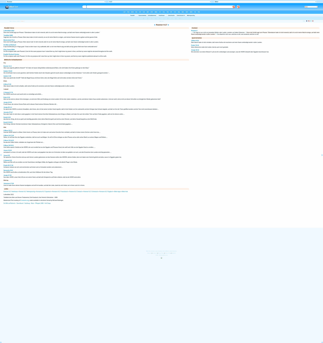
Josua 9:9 (7, 155)
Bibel (11, 21)
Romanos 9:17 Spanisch (43, 191)
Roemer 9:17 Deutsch (75, 191)
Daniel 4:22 (7, 117)
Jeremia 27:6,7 (8, 112)
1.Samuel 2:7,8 (8, 92)
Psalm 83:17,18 (8, 165)
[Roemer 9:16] (2, 159)
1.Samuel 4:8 (8, 160)
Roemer (14, 21)
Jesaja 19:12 (195, 50)
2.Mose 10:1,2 (8, 130)
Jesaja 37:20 (7, 175)
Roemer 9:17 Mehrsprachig (27, 191)
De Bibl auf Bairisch (10, 45)
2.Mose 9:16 (7, 84)
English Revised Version (11, 54)
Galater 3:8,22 (8, 71)
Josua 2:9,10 (8, 150)
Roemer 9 (194, 30)
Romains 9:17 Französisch (60, 191)
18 (216, 34)
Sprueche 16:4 (8, 170)
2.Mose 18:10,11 (9, 145)
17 (245, 32)
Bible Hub (125, 191)
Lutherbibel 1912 (9, 30)
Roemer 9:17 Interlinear (11, 191)
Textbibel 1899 (8, 35)
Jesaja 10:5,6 (8, 102)
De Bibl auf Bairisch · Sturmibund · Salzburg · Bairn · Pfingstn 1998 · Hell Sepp (27, 203)
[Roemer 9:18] (321, 159)
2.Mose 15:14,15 (9, 140)
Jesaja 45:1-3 (8, 107)
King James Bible (9, 49)
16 (193, 32)
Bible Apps (117, 191)
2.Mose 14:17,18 (9, 135)
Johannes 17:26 (9, 183)
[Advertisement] (161, 217)
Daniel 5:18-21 (8, 122)
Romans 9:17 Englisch (106, 191)
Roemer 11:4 (8, 66)
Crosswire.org (25, 200)
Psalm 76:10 (195, 45)
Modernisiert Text (9, 40)
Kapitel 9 (18, 21)
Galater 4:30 (7, 76)
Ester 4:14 (7, 97)
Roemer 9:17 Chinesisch (90, 191)
